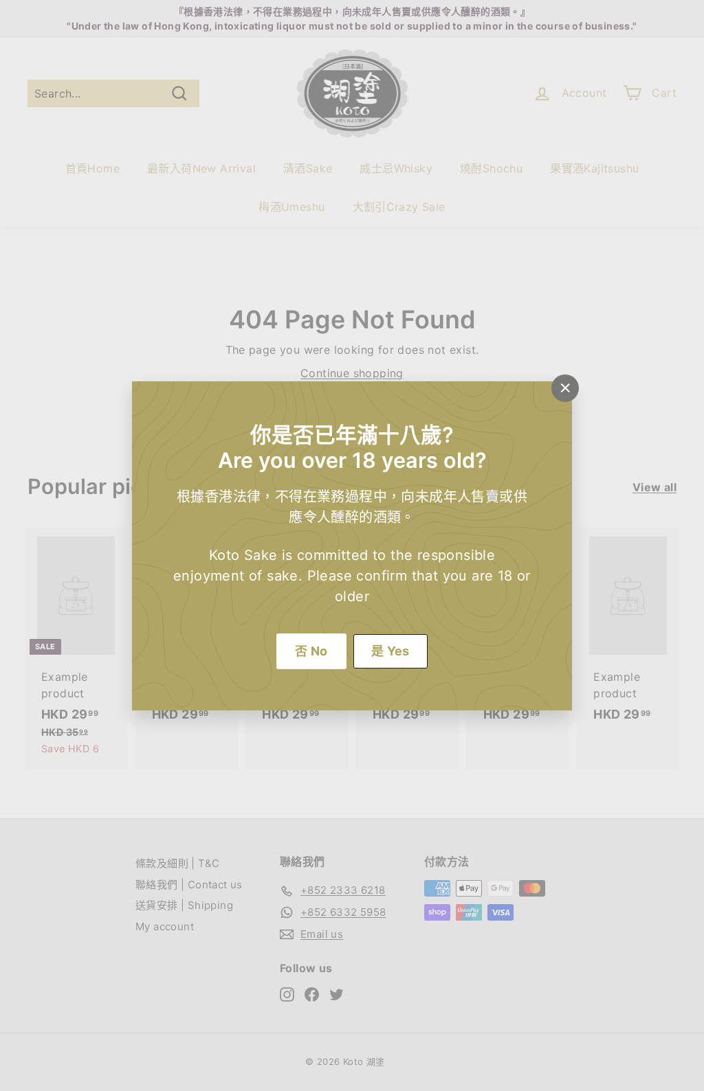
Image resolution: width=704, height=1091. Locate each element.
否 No (311, 651)
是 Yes (390, 651)
